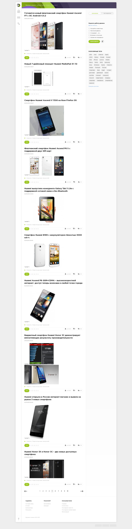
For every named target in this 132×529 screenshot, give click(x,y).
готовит (109, 70)
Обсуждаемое (107, 13)
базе (98, 70)
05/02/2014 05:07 (29, 66)
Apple (106, 54)
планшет (98, 75)
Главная (64, 503)
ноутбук (91, 75)
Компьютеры (29, 507)
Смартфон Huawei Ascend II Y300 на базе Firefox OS (50, 100)
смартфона (100, 80)
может (106, 72)
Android (101, 54)
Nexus (91, 62)
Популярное (95, 13)
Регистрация (65, 511)
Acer (95, 54)
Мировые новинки (30, 517)
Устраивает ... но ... (95, 33)
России (104, 67)
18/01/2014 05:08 (28, 240)
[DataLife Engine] (19, 5)
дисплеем (92, 72)
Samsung (107, 62)
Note (101, 62)
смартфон (92, 80)
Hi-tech (28, 505)
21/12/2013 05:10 (28, 457)
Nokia (96, 62)
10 (67, 491)
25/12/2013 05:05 (28, 402)
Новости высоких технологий (41, 53)
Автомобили (47, 503)
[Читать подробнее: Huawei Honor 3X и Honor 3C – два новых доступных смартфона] (26, 484)
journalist (69, 57)
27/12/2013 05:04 (28, 340)
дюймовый (100, 72)
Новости (29, 53)
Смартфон (92, 70)
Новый (91, 67)
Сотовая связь (29, 503)
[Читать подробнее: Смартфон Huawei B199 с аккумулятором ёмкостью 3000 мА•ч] (26, 274)
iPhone (96, 59)
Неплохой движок (95, 30)
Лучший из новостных (96, 28)
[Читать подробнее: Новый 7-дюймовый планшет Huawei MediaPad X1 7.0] (26, 93)
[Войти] (19, 11)
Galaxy (96, 57)
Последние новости (67, 507)
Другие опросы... (93, 25)
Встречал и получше (96, 35)
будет (103, 70)
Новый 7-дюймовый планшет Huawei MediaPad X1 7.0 (50, 64)
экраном (91, 83)
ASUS (90, 57)
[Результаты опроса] (102, 41)
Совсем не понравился (96, 37)
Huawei (108, 57)
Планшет (97, 67)
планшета (105, 75)
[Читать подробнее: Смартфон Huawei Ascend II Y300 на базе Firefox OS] (26, 142)
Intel (90, 59)
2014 (90, 54)
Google (102, 57)
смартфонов (108, 80)
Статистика (65, 505)
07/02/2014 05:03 (28, 18)
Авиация (46, 505)
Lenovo (102, 59)
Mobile (107, 59)
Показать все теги (94, 86)
